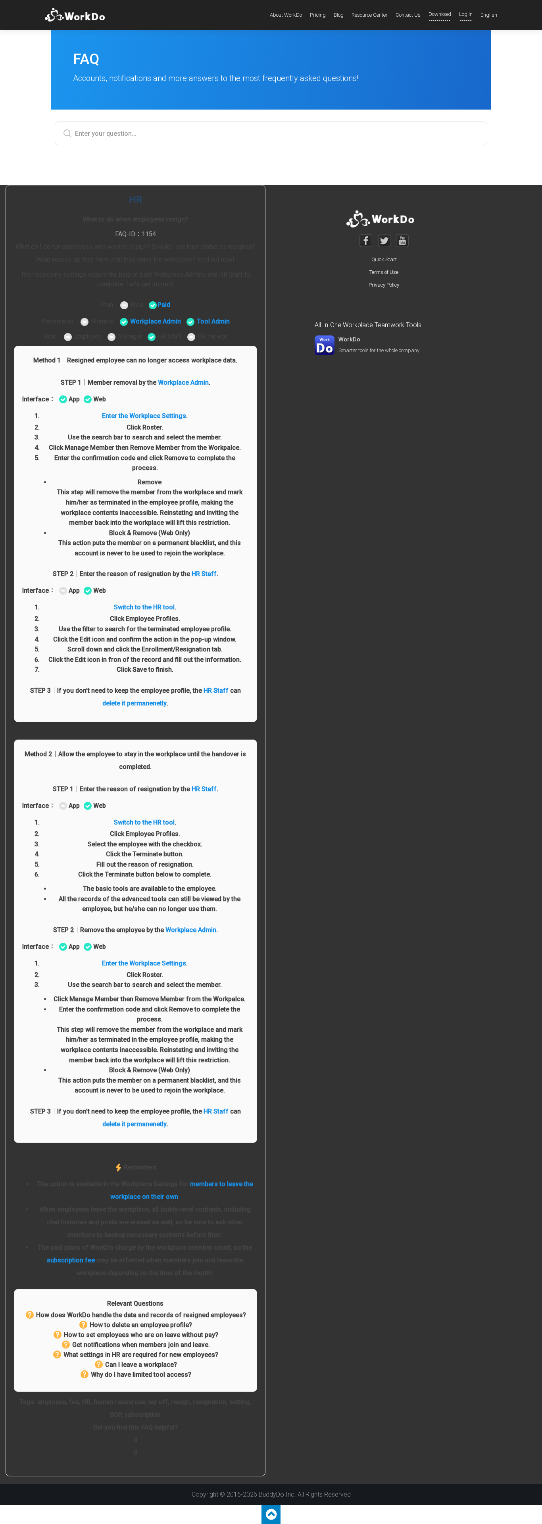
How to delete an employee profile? (141, 1325)
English (488, 15)
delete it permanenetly (134, 703)
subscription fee (71, 1260)
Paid (164, 304)
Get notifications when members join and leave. (141, 1345)
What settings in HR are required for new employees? (140, 1354)
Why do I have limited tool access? (141, 1374)
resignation (209, 1402)
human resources (119, 1402)
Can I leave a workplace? (141, 1364)
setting (239, 1402)
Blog (339, 15)
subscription (142, 1414)
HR (86, 1402)
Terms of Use (383, 272)
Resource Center (370, 15)
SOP (115, 1414)
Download (440, 14)
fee (74, 1402)
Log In (466, 14)
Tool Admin (213, 321)
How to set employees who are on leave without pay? (141, 1335)
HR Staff (204, 574)
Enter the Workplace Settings (144, 416)
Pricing (318, 15)
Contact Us (408, 15)
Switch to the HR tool (144, 607)
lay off (158, 1402)
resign (180, 1402)
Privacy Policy (384, 285)
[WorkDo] (77, 15)
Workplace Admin (155, 321)
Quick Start (384, 259)
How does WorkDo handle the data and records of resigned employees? (141, 1315)
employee (51, 1402)
